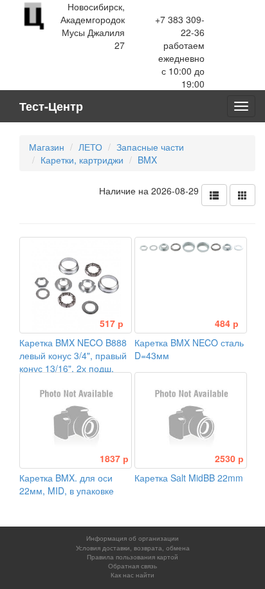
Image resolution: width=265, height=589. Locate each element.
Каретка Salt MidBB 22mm (189, 471)
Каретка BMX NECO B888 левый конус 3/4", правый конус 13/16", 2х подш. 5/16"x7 (73, 355)
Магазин (46, 146)
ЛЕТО (90, 146)
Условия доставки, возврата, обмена (133, 547)
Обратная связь (132, 565)
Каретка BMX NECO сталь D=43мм (189, 342)
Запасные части (150, 146)
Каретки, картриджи (82, 159)
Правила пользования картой (132, 556)
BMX (147, 159)
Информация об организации (132, 538)
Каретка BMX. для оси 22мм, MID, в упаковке (74, 477)
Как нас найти (132, 574)
